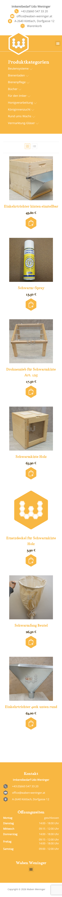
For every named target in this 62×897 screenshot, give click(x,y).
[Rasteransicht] (27, 146)
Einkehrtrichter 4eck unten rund (31, 707)
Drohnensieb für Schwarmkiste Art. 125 (31, 372)
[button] (57, 43)
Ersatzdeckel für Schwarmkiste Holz (31, 541)
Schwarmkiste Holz (31, 456)
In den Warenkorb (31, 218)
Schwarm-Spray (31, 288)
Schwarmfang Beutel (31, 625)
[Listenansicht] (34, 146)
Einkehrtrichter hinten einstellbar (31, 206)
